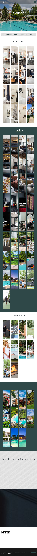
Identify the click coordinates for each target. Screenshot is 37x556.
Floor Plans (12, 534)
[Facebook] (29, 546)
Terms (20, 537)
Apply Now (22, 2)
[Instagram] (32, 546)
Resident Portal (22, 533)
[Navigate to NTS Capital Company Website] (5, 532)
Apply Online (21, 534)
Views (30, 34)
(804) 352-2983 (31, 544)
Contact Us (10, 512)
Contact (11, 541)
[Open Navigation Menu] (35, 2)
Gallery (11, 536)
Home (11, 533)
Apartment (9, 34)
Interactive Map (13, 537)
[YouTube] (34, 546)
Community (24, 34)
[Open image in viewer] (6, 55)
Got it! (34, 552)
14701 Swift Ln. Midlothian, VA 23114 (32, 542)
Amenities (16, 34)
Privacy (20, 536)
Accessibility (21, 535)
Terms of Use (8, 553)
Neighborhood (13, 540)
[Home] (32, 537)
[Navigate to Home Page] (5, 2)
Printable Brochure (14, 542)
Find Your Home (29, 2)
